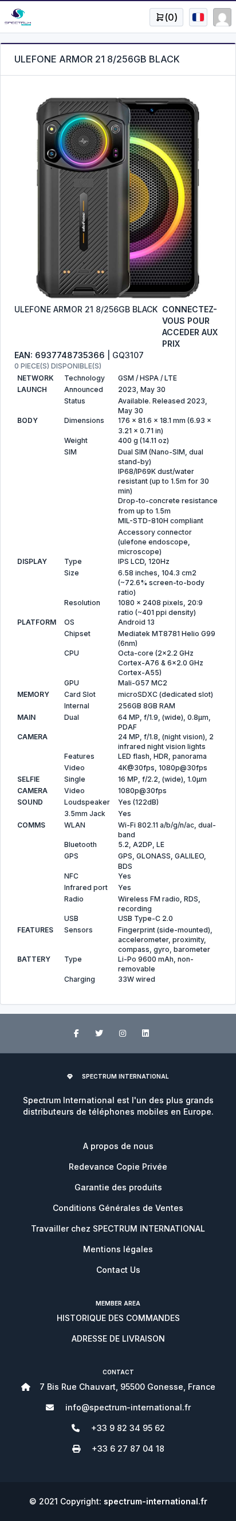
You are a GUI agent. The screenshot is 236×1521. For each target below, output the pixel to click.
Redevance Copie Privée (118, 1166)
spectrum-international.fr (155, 1501)
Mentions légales (118, 1249)
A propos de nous (118, 1146)
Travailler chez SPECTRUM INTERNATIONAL (118, 1228)
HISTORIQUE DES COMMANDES (118, 1318)
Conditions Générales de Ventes (118, 1208)
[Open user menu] (198, 17)
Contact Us (118, 1270)
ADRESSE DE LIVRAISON (118, 1338)
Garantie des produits (118, 1187)
